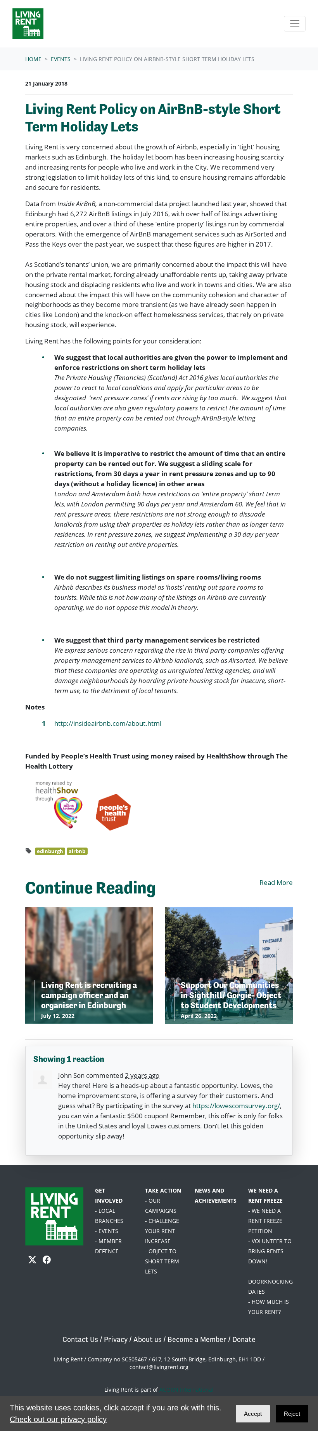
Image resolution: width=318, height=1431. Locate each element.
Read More (276, 882)
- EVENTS (106, 1231)
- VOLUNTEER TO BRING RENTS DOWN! (270, 1251)
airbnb (77, 851)
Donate (244, 1339)
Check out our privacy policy (58, 1419)
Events (61, 59)
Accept (253, 1413)
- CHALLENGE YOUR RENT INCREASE (162, 1231)
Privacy (116, 1339)
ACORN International (186, 1389)
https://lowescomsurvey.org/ (236, 1105)
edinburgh (50, 851)
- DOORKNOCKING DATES (270, 1281)
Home (33, 59)
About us (147, 1339)
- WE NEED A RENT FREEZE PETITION (265, 1221)
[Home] (27, 23)
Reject (292, 1413)
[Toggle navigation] (295, 24)
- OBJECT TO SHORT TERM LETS (162, 1261)
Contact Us (80, 1339)
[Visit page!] (33, 1260)
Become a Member (197, 1339)
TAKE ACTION (163, 1190)
